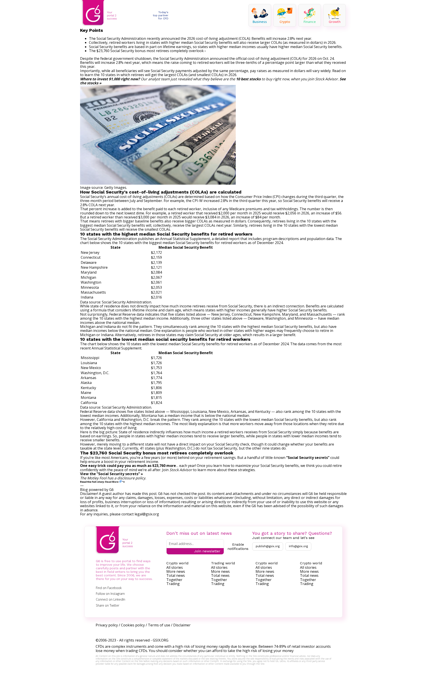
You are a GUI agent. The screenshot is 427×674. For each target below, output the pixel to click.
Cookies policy (133, 625)
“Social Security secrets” (307, 457)
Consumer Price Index (253, 196)
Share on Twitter (107, 605)
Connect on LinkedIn (110, 599)
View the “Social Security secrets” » (111, 473)
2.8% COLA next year (97, 204)
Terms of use (159, 625)
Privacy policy (107, 625)
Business (260, 21)
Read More (112, 481)
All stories (174, 567)
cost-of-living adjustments (141, 196)
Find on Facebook (109, 588)
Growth (334, 21)
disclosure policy (131, 478)
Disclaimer (182, 625)
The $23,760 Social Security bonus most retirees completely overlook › (147, 50)
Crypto (285, 21)
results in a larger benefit (274, 334)
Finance (310, 21)
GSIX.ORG (160, 640)
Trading (173, 584)
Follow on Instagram (110, 593)
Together (174, 580)
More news (175, 571)
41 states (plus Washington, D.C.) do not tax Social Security (188, 448)
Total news (175, 575)
